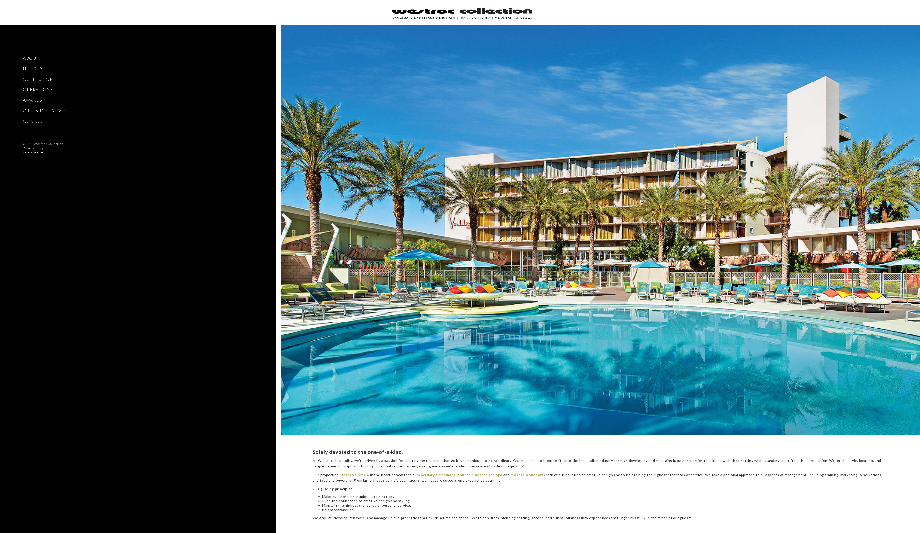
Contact (34, 121)
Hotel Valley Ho (354, 475)
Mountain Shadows (528, 475)
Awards (32, 100)
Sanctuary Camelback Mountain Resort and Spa (459, 475)
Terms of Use (33, 152)
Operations (38, 89)
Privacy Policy (33, 148)
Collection (38, 79)
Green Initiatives (45, 110)
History (33, 68)
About (31, 58)
